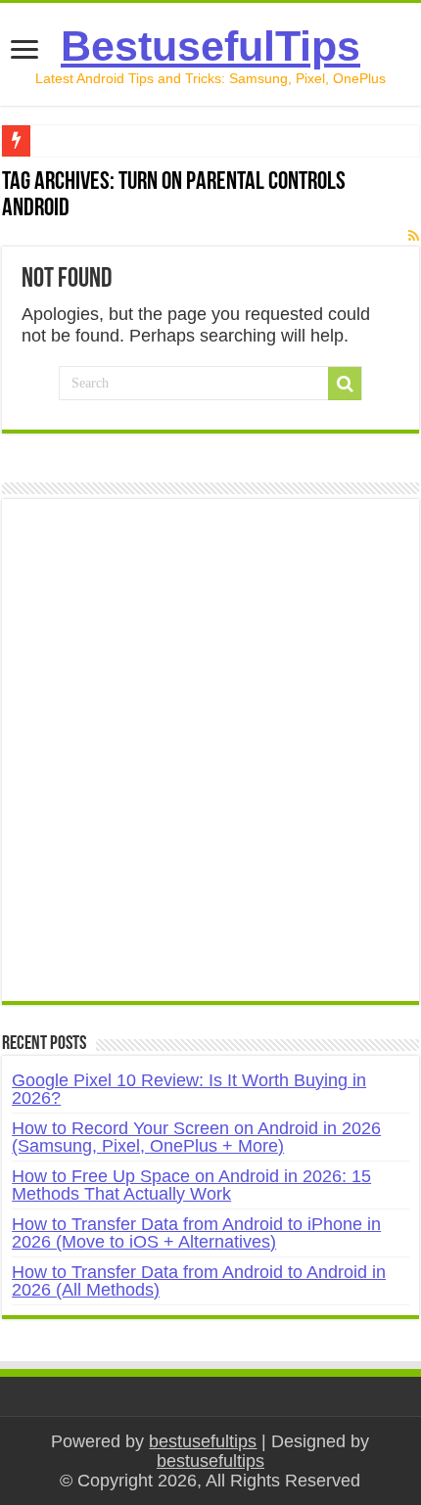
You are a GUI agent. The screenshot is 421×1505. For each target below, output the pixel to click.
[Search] (344, 383)
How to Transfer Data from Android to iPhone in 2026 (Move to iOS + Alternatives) (196, 1233)
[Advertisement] (210, 760)
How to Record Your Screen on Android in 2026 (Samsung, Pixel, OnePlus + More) (196, 1137)
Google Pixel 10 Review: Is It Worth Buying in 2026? (189, 1089)
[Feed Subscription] (413, 236)
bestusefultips (203, 1441)
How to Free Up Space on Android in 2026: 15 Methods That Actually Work (191, 1185)
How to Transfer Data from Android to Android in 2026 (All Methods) (199, 1281)
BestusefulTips (210, 46)
